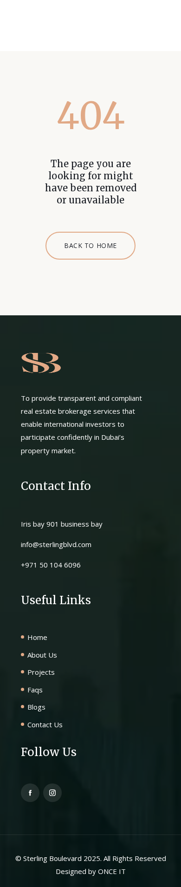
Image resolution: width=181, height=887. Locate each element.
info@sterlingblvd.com (56, 544)
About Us (42, 654)
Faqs (35, 689)
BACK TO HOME (90, 245)
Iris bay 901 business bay (62, 523)
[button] (151, 29)
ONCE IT (112, 871)
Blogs (36, 706)
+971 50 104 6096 (51, 564)
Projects (41, 672)
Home (37, 637)
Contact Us (45, 724)
